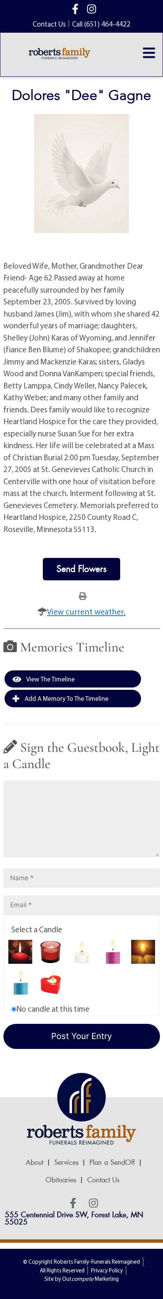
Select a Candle (36, 929)
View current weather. (86, 611)
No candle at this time (52, 1009)
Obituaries (60, 1180)
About (34, 1162)
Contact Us (103, 1180)
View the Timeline (50, 679)
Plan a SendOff (112, 1162)
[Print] (82, 595)
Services (66, 1162)
